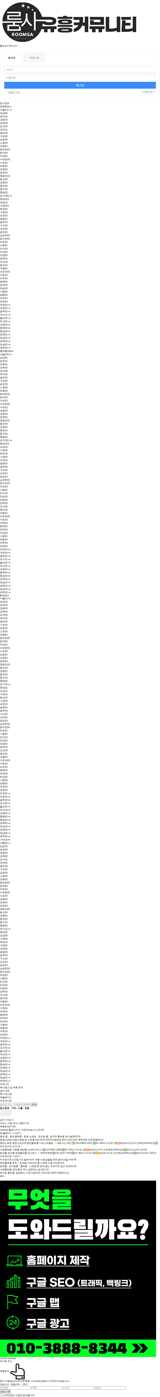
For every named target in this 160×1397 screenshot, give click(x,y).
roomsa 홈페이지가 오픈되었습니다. (19, 1130)
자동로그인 (14, 92)
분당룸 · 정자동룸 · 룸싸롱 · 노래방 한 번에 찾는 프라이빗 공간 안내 (35, 1166)
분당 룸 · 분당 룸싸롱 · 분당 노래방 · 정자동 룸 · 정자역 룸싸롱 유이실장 (37, 1136)
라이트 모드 (11, 46)
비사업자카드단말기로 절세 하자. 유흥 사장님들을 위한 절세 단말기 (35, 1159)
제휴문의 (4, 1126)
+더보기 (9, 1120)
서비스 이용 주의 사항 (11, 1123)
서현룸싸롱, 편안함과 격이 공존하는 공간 (21, 1169)
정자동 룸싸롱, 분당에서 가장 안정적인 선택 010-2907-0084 (31, 1172)
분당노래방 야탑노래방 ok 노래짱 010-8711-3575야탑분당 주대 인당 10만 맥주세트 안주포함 (48, 1139)
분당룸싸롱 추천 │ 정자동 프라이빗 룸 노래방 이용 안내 (29, 1163)
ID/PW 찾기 (149, 92)
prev (3, 1113)
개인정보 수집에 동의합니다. (20, 1395)
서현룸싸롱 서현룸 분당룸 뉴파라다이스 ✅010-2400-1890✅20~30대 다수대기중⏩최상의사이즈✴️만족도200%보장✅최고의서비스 (70, 1149)
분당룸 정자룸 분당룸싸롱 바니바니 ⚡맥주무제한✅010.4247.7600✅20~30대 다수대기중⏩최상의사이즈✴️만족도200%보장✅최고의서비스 (75, 1153)
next (9, 1113)
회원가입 (34, 57)
